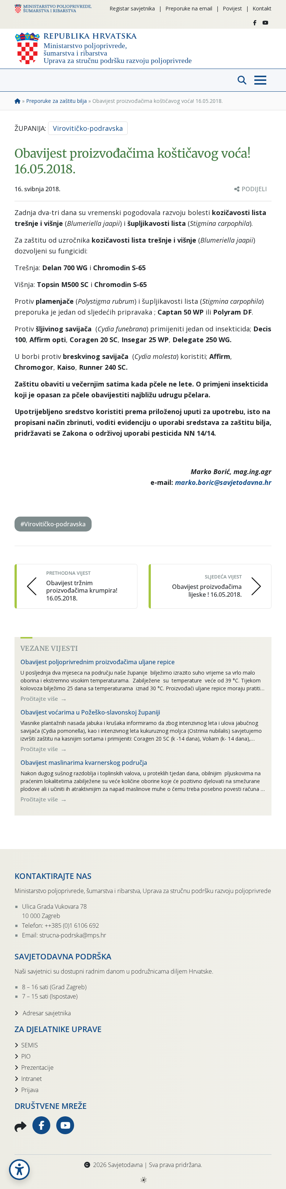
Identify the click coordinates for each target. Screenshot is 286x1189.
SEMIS (29, 1045)
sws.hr (143, 1179)
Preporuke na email (188, 8)
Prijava (29, 1090)
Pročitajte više (40, 698)
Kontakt (261, 8)
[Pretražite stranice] (242, 80)
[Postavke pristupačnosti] (19, 1169)
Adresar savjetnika (46, 1013)
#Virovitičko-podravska (53, 524)
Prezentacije (37, 1067)
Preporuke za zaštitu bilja (56, 100)
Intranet (31, 1079)
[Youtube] (265, 23)
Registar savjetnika (132, 8)
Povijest (232, 8)
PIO (26, 1056)
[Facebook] (255, 23)
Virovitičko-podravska (88, 128)
